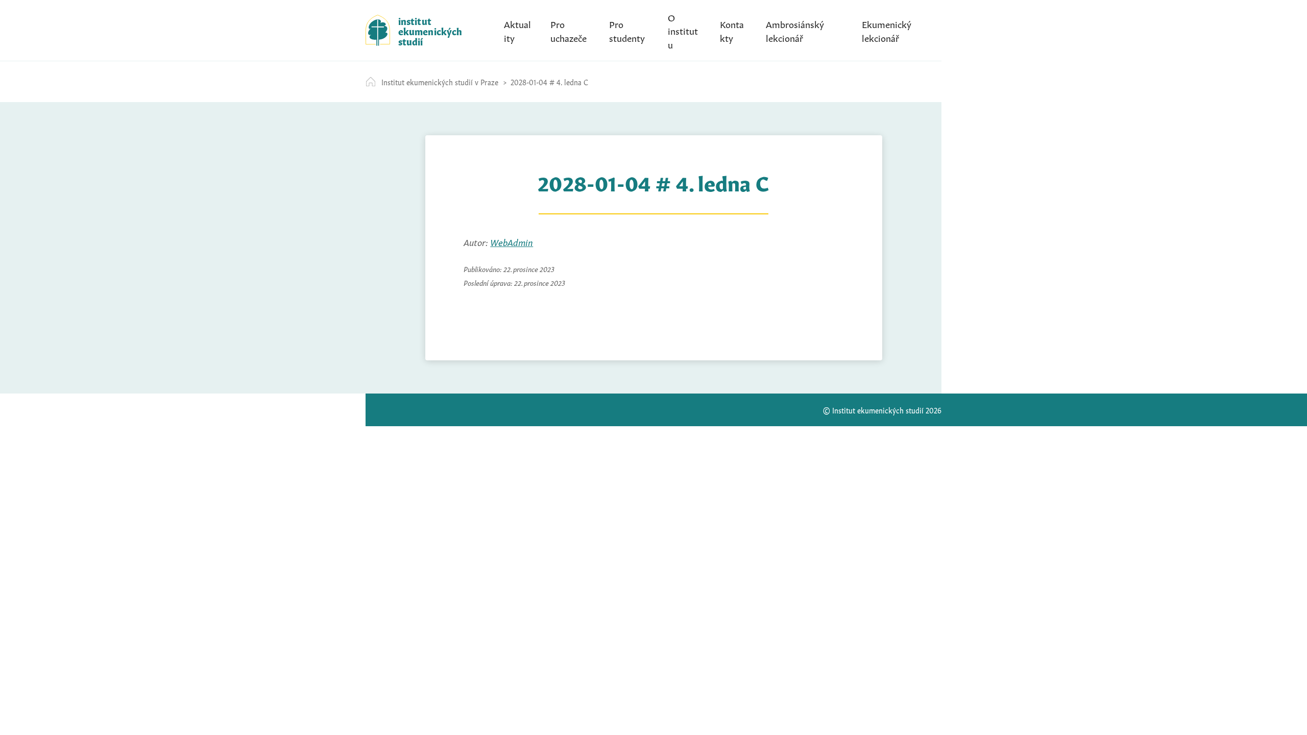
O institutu (683, 30)
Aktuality (517, 30)
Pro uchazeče (568, 30)
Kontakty (732, 30)
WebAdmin (511, 241)
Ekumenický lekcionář (886, 30)
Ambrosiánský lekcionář (795, 30)
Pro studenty (627, 30)
